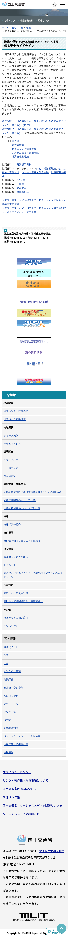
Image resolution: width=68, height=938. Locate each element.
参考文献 (21, 188)
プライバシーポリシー (17, 772)
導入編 (15, 140)
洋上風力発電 (11, 468)
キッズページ (11, 625)
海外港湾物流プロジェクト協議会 (22, 540)
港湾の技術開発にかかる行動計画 (22, 508)
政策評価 (8, 679)
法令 (6, 663)
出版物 (7, 720)
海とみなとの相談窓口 (16, 617)
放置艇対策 (10, 476)
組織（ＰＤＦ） (12, 647)
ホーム (5, 28)
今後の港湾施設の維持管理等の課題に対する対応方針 (33, 492)
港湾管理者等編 (20, 156)
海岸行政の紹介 (12, 524)
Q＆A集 (21, 180)
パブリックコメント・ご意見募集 (22, 736)
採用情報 (8, 752)
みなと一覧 (10, 711)
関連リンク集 (11, 797)
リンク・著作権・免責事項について (25, 780)
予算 (6, 655)
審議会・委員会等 (13, 687)
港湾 (28, 28)
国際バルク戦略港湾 (15, 419)
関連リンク (43, 20)
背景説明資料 (24, 164)
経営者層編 (18, 144)
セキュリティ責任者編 (24, 148)
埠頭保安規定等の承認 (16, 556)
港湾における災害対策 (16, 593)
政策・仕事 (17, 28)
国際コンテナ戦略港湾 (16, 411)
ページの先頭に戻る (57, 931)
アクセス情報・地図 (51, 851)
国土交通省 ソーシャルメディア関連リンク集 (32, 805)
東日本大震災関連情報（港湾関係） (23, 601)
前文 (38, 168)
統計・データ (11, 703)
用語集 (20, 184)
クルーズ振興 (11, 435)
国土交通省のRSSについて (19, 789)
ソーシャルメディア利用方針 (21, 814)
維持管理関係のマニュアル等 (20, 500)
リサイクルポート (13, 459)
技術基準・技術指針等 (16, 744)
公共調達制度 (11, 728)
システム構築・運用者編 (25, 152)
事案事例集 (23, 192)
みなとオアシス (12, 443)
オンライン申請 (12, 671)
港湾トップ (9, 20)
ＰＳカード (10, 565)
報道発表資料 (26, 20)
